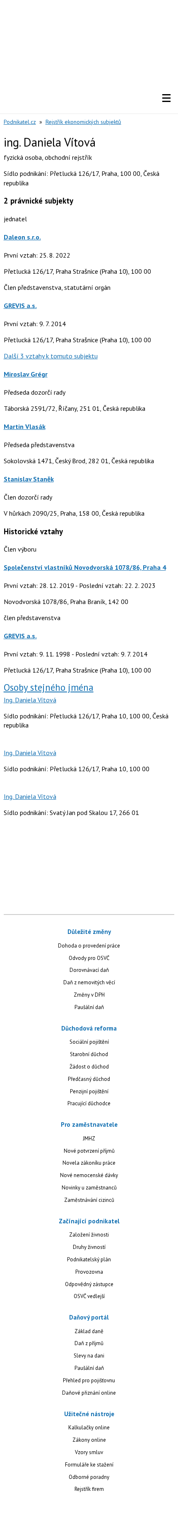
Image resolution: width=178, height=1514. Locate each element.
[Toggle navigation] (166, 98)
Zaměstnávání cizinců (89, 1200)
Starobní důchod (89, 1054)
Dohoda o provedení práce (89, 945)
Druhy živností (89, 1247)
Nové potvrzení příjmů (89, 1150)
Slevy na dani (89, 1355)
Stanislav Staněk (29, 479)
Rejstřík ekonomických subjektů (83, 122)
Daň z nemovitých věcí (89, 982)
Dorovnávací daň (89, 970)
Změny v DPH (89, 994)
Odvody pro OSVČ (89, 958)
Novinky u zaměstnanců (89, 1187)
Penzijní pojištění (89, 1091)
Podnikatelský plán (89, 1259)
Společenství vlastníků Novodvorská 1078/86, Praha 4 (85, 567)
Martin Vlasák (25, 426)
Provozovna (89, 1271)
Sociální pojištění (89, 1041)
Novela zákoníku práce (89, 1162)
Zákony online (89, 1439)
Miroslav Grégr (26, 374)
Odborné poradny (89, 1477)
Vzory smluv (89, 1452)
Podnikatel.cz (20, 122)
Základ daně (89, 1331)
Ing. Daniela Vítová (30, 700)
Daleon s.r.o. (22, 237)
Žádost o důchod (89, 1066)
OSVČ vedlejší (89, 1296)
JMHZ (89, 1138)
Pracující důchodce (89, 1103)
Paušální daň (89, 1007)
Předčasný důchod (89, 1079)
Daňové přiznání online (89, 1392)
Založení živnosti (89, 1234)
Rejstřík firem (89, 1489)
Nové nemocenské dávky (89, 1175)
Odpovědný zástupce (89, 1284)
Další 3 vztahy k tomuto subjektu (51, 356)
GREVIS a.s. (20, 305)
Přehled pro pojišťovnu (89, 1380)
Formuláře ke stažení (89, 1464)
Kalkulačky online (89, 1427)
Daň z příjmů (89, 1343)
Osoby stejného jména (49, 687)
